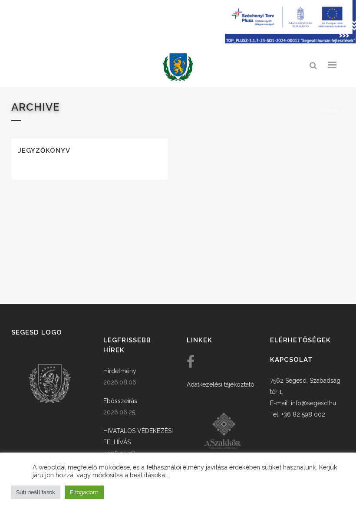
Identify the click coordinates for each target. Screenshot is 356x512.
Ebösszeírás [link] (120, 400)
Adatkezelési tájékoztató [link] (220, 384)
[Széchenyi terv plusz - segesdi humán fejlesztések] (290, 41)
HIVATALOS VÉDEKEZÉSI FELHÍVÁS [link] (138, 436)
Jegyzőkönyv (44, 150)
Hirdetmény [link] (119, 371)
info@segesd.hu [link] (313, 403)
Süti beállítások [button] (35, 492)
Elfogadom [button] (84, 492)
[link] (178, 67)
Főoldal (329, 110)
